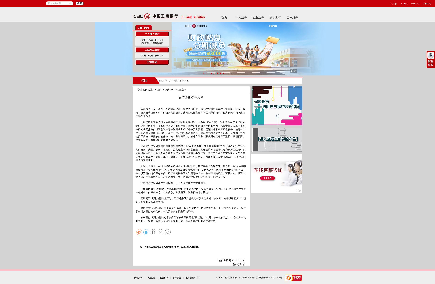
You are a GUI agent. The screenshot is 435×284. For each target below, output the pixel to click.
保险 (144, 80)
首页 (224, 17)
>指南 (150, 40)
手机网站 (427, 3)
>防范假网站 (157, 43)
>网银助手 (158, 40)
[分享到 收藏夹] (168, 232)
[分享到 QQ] (146, 232)
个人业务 (241, 17)
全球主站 (415, 3)
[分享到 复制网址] (153, 232)
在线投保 (175, 80)
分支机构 (164, 278)
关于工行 (275, 17)
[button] (211, 73)
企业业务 (258, 17)
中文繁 (393, 3)
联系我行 (177, 278)
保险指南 (181, 89)
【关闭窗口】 (239, 264)
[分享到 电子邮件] (160, 232)
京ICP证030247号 (246, 277)
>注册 (143, 40)
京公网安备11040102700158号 (269, 277)
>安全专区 (145, 43)
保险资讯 (184, 80)
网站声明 (138, 278)
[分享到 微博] (139, 232)
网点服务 (151, 278)
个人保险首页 (165, 80)
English (404, 3)
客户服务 (292, 17)
